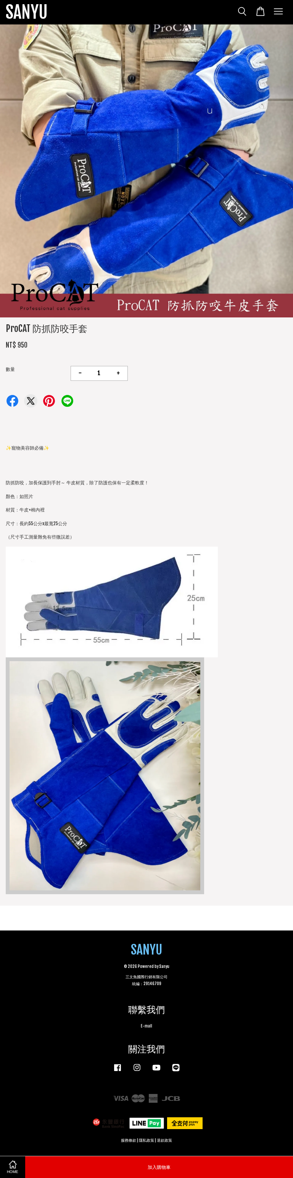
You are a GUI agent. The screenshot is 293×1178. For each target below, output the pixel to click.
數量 (10, 369)
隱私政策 (146, 1140)
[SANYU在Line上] (176, 1071)
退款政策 (164, 1140)
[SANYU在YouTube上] (156, 1071)
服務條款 (128, 1140)
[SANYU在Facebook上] (117, 1071)
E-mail (146, 1026)
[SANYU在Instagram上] (137, 1071)
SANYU (27, 12)
